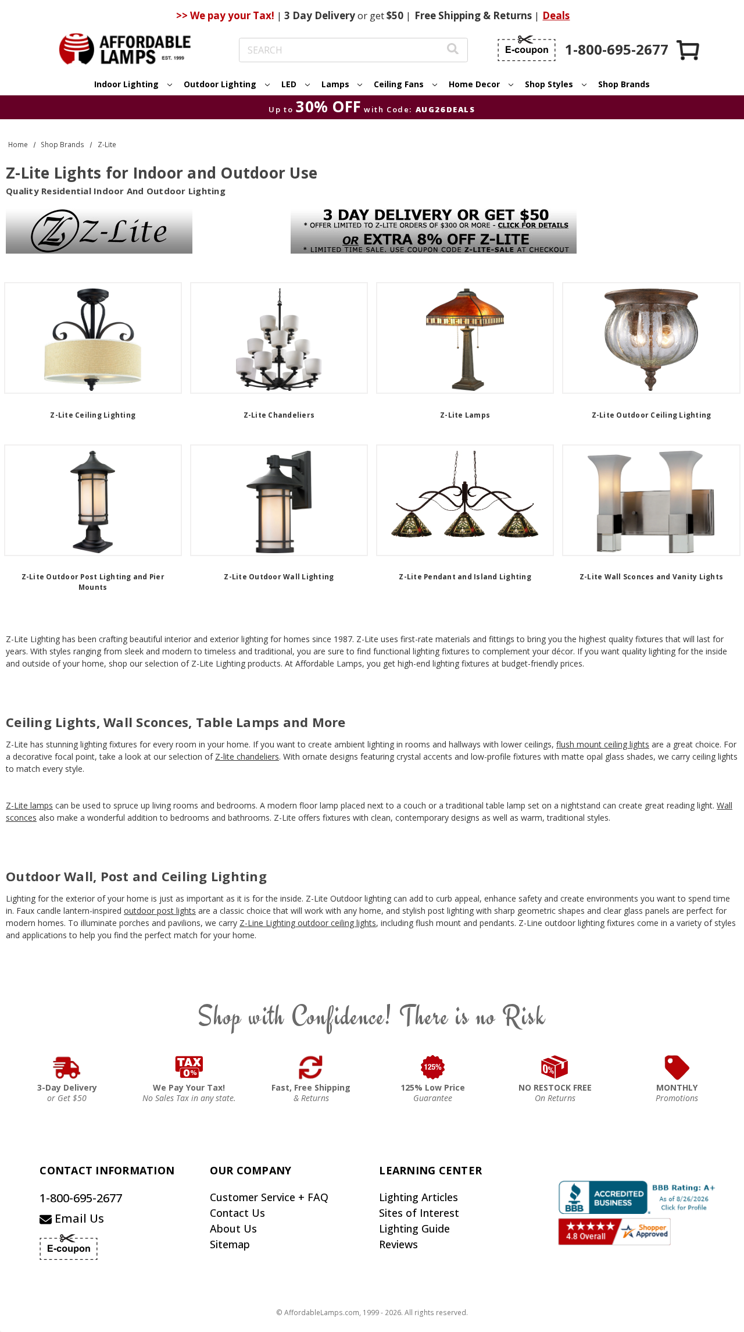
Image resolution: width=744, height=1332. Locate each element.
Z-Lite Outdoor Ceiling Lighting (651, 415)
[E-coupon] (526, 48)
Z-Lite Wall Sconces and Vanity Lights (651, 577)
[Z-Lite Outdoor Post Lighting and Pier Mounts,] (93, 500)
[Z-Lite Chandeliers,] (279, 338)
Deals (556, 15)
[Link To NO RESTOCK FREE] (555, 1067)
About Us (233, 1228)
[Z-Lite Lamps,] (465, 338)
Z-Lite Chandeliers (279, 415)
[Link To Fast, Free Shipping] (311, 1067)
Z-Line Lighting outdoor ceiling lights (307, 922)
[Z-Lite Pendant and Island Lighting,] (465, 500)
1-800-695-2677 (81, 1198)
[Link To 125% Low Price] (433, 1067)
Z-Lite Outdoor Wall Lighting (279, 577)
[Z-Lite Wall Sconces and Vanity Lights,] (651, 500)
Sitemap (230, 1244)
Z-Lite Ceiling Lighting (92, 415)
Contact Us (237, 1213)
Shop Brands (624, 84)
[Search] (452, 50)
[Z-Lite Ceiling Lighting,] (93, 338)
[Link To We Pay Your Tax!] (189, 1067)
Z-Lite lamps (29, 805)
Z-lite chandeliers (247, 756)
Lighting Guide (414, 1228)
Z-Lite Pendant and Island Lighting (465, 577)
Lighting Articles (418, 1197)
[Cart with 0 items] (688, 50)
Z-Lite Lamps (465, 415)
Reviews (398, 1244)
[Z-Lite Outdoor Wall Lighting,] (279, 500)
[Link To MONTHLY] (677, 1067)
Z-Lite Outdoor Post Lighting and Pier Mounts (93, 582)
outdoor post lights (160, 910)
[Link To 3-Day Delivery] (67, 1067)
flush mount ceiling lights (602, 744)
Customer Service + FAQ (269, 1197)
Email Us (78, 1218)
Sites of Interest (419, 1213)
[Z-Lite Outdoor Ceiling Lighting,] (651, 338)
